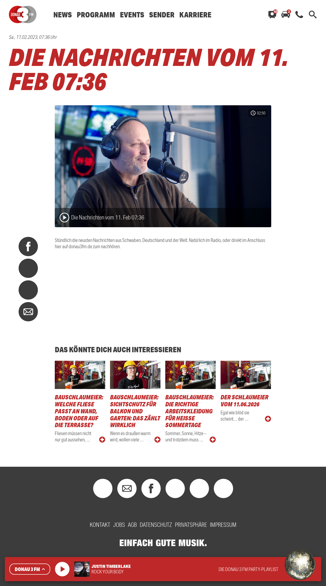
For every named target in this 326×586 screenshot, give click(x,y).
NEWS (62, 14)
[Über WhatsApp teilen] (28, 290)
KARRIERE (195, 14)
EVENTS (132, 14)
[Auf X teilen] (28, 268)
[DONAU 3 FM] (22, 14)
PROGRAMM (96, 14)
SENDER (161, 14)
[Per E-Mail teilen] (28, 311)
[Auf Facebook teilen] (28, 246)
